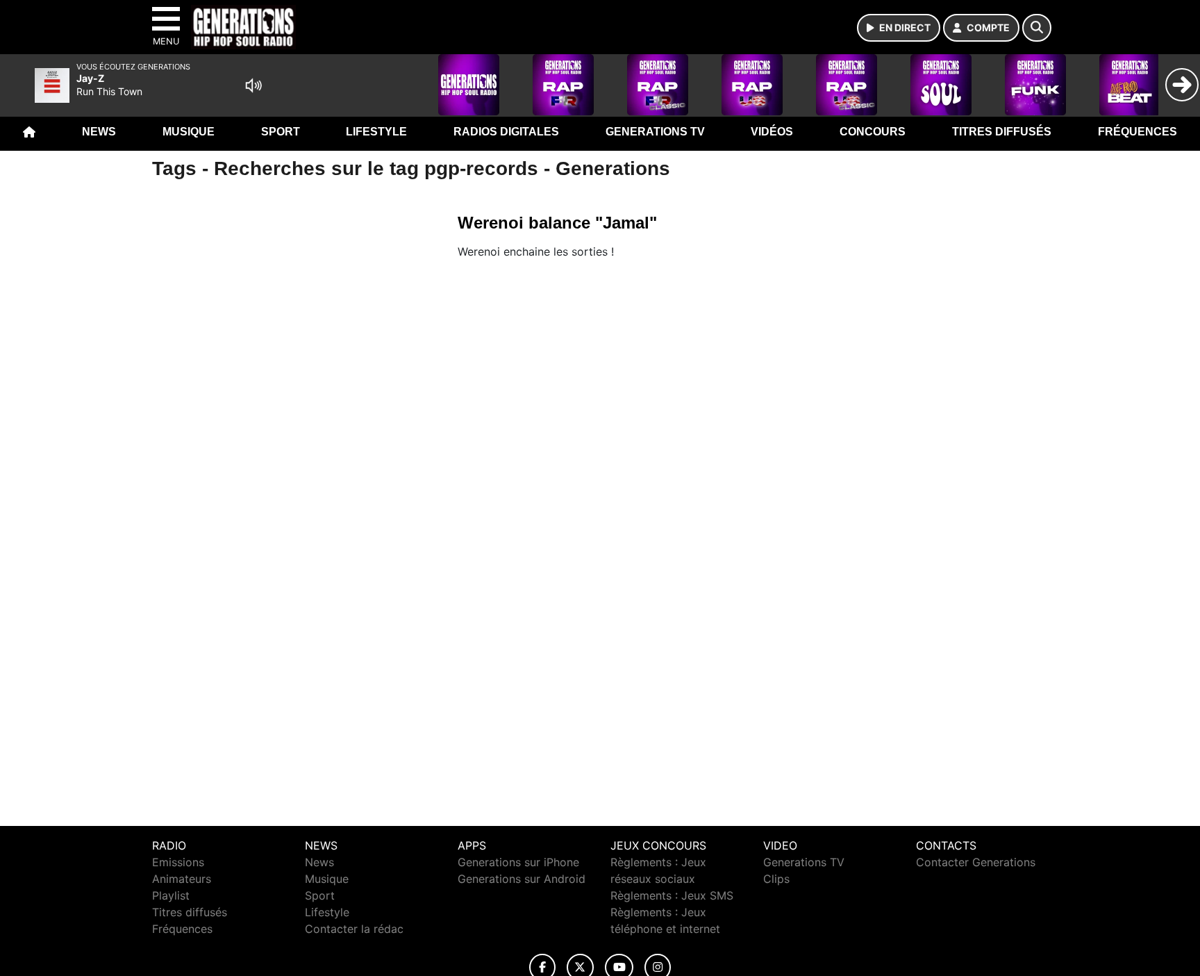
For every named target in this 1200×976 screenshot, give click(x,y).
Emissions (178, 862)
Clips (776, 879)
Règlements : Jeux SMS (671, 895)
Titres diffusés (1001, 132)
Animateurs (181, 879)
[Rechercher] (1036, 28)
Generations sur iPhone (518, 862)
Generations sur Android (521, 879)
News (99, 132)
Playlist (171, 895)
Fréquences (1137, 132)
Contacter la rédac (354, 929)
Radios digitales (506, 132)
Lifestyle (376, 132)
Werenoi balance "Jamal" (557, 222)
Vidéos (772, 132)
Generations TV (655, 132)
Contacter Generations (975, 862)
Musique (188, 132)
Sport (280, 132)
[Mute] (253, 85)
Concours (873, 132)
